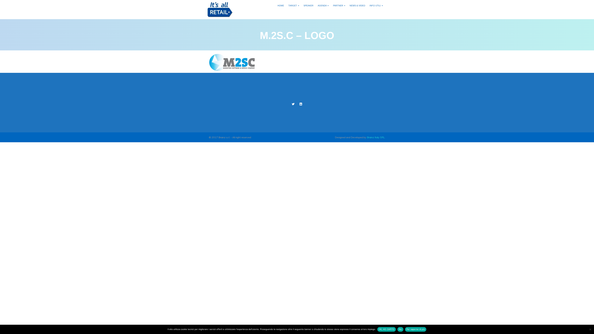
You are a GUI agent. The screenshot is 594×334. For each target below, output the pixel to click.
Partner (338, 5)
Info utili (375, 5)
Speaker (308, 5)
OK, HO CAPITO (386, 329)
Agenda (322, 5)
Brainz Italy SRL (376, 137)
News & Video (357, 5)
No (400, 329)
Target (293, 5)
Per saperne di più (416, 329)
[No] (590, 329)
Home (281, 5)
